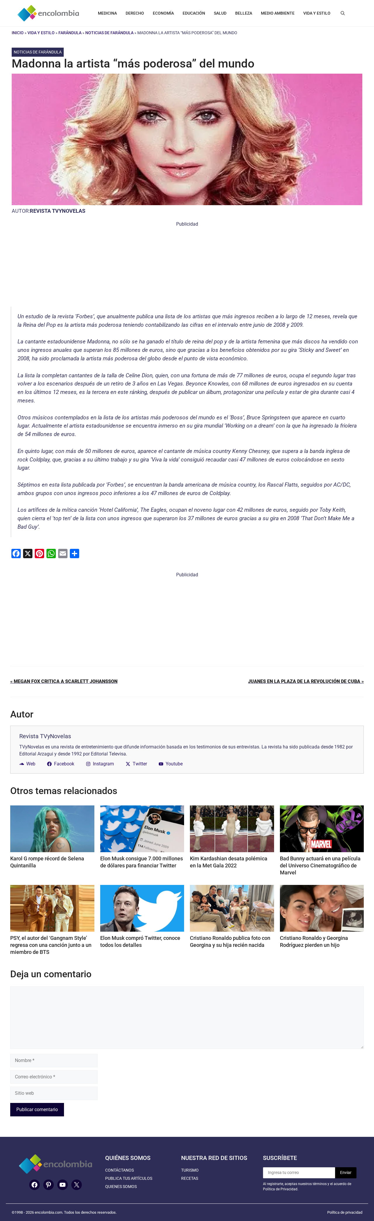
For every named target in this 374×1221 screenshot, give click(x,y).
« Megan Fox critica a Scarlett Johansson (63, 681)
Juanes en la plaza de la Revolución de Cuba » (306, 681)
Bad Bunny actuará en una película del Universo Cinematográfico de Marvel (320, 865)
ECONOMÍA (163, 13)
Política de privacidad (344, 1212)
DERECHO (135, 13)
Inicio (18, 32)
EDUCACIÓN (194, 13)
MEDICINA (107, 13)
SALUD (220, 13)
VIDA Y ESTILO (316, 13)
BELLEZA (243, 13)
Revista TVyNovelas (57, 211)
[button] (343, 13)
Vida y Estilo (41, 32)
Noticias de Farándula (109, 32)
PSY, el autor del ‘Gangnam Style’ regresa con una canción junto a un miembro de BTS (50, 945)
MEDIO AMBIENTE (278, 13)
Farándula (70, 32)
